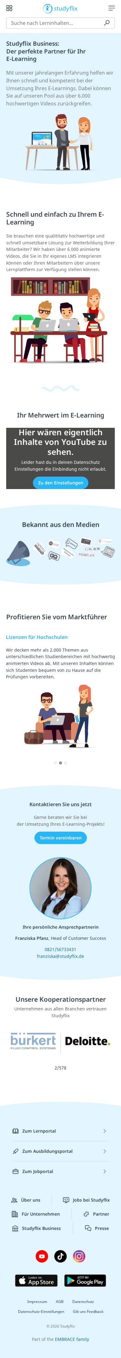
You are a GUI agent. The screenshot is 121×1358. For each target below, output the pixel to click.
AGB (60, 1301)
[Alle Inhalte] (9, 8)
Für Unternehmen (41, 1214)
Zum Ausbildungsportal (47, 1151)
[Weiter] (107, 702)
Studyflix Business (41, 1228)
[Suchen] (107, 23)
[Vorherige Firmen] (107, 1048)
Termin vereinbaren (61, 838)
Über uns (30, 1200)
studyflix (66, 8)
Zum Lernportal (39, 1131)
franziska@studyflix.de (60, 956)
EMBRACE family (72, 1339)
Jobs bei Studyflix (91, 1200)
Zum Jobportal (37, 1171)
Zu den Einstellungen (60, 483)
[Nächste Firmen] (13, 1048)
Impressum (37, 1301)
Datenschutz (83, 1301)
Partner (101, 1214)
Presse (102, 1228)
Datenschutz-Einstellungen (41, 1311)
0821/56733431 (60, 949)
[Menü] (112, 8)
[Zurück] (13, 702)
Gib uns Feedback (88, 1311)
